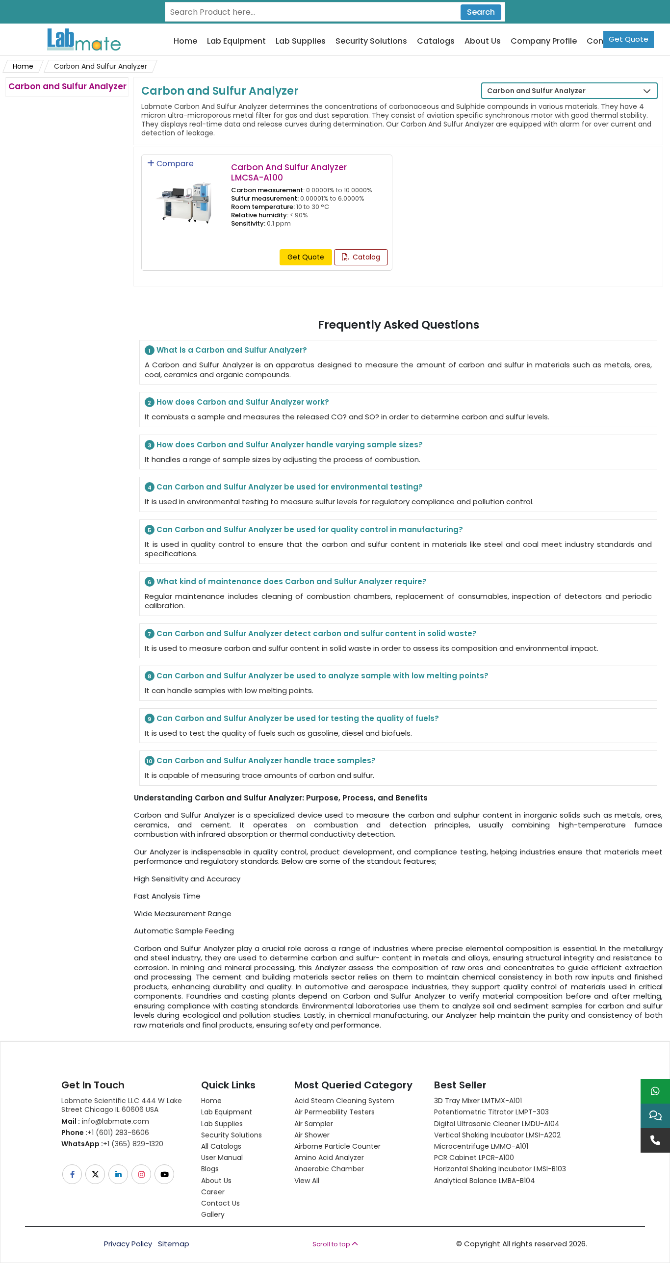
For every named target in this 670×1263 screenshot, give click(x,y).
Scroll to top (332, 1244)
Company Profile (544, 41)
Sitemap (173, 1244)
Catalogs (436, 41)
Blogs (210, 1168)
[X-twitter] (95, 1174)
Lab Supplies (301, 41)
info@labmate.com (105, 1121)
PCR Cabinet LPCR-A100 (474, 1157)
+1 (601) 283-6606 (105, 1132)
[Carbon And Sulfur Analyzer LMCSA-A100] (183, 196)
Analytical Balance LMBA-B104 (484, 1180)
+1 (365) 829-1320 (112, 1144)
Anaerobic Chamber (329, 1168)
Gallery (213, 1214)
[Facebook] (72, 1174)
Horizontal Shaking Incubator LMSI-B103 (500, 1168)
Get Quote (628, 39)
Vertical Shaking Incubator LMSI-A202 (497, 1135)
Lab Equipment (236, 41)
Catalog (365, 257)
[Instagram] (142, 1174)
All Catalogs (221, 1146)
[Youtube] (165, 1174)
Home (185, 41)
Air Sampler (313, 1123)
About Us (482, 41)
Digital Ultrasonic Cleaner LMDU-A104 (497, 1123)
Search (481, 12)
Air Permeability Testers (334, 1112)
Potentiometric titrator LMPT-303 (491, 1112)
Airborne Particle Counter (337, 1146)
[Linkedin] (118, 1174)
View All (306, 1180)
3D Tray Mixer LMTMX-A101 (478, 1100)
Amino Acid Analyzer (329, 1157)
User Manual (222, 1157)
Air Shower (312, 1135)
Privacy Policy (128, 1244)
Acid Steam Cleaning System (344, 1100)
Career (213, 1191)
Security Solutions (371, 41)
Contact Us (220, 1203)
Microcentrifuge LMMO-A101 (481, 1146)
